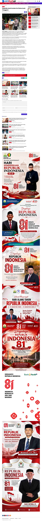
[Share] (26, 12)
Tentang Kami (12, 518)
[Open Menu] (39, 1)
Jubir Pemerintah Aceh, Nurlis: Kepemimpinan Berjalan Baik (22, 87)
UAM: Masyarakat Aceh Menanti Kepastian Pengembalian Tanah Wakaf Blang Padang (5, 96)
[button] (35, 1)
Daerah (12, 85)
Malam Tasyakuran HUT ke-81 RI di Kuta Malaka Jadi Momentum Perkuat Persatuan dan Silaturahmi (22, 96)
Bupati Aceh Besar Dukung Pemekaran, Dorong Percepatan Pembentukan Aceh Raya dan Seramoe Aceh (6, 87)
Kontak (20, 518)
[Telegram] (24, 78)
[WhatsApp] (26, 78)
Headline (3, 6)
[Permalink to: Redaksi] (3, 12)
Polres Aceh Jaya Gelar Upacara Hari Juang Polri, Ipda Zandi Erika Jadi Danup (14, 87)
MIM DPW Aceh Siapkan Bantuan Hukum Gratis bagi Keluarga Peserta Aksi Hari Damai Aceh (14, 96)
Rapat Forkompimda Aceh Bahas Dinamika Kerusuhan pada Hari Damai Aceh (35, 23)
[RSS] (10, 515)
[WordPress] (7, 515)
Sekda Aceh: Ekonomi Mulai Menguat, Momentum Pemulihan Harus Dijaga (35, 26)
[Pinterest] (5, 515)
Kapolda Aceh (7, 72)
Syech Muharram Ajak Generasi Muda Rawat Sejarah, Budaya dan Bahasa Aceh (35, 20)
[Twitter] (23, 78)
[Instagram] (9, 515)
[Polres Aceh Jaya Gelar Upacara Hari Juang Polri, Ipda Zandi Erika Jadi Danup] (15, 83)
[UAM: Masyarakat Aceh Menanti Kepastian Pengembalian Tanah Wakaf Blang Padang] (6, 92)
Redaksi (16, 518)
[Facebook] (21, 78)
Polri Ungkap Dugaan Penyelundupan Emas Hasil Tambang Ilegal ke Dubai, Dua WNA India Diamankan (35, 17)
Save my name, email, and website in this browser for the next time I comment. (14, 112)
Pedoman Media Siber (5, 518)
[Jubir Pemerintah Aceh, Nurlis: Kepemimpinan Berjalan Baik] (23, 83)
